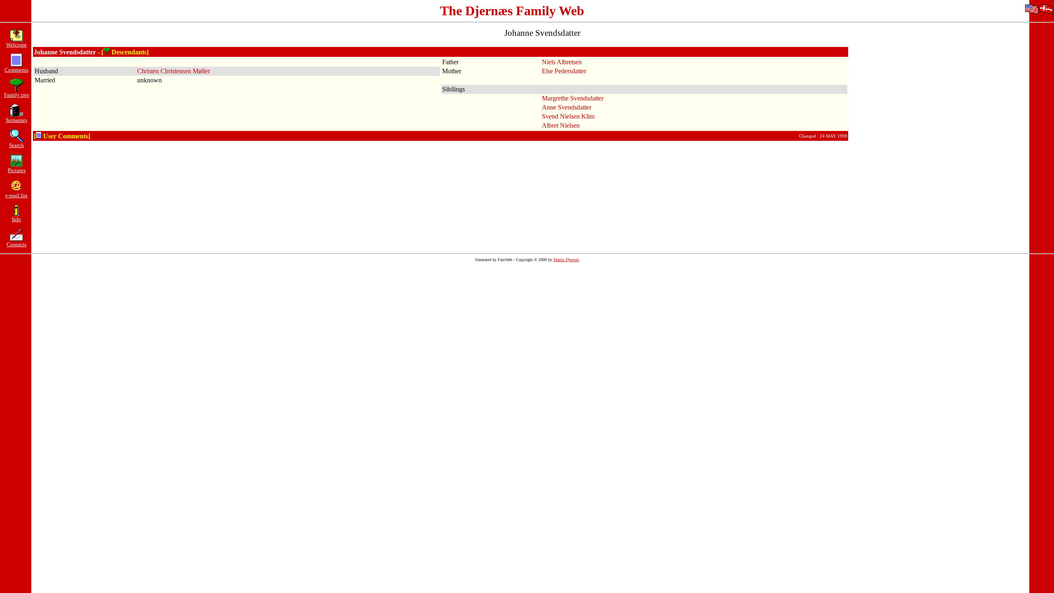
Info (16, 219)
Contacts (16, 244)
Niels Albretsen (562, 61)
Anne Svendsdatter (566, 107)
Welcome (16, 45)
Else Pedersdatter (564, 71)
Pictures (17, 170)
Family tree (16, 95)
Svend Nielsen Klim (568, 116)
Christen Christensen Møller (173, 71)
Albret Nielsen (561, 125)
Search (16, 145)
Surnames (16, 120)
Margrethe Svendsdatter (573, 98)
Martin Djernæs (566, 259)
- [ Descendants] (123, 52)
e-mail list (16, 195)
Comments (16, 70)
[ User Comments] (62, 136)
